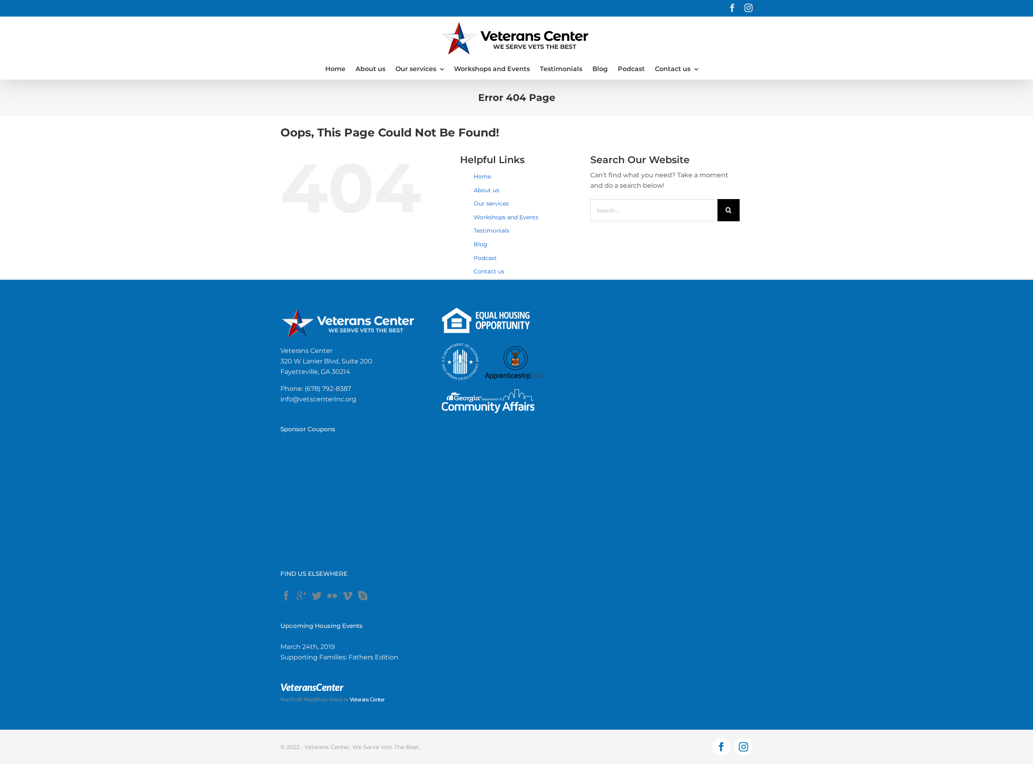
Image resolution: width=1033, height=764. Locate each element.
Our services (491, 203)
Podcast (485, 258)
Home (482, 176)
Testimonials (491, 230)
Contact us (489, 271)
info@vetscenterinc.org (318, 399)
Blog (480, 244)
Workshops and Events (506, 217)
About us (486, 190)
